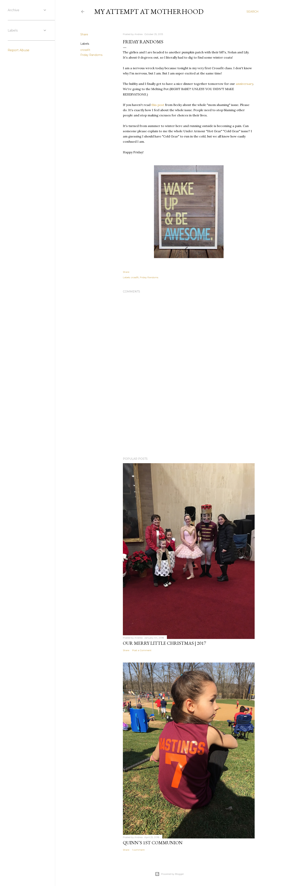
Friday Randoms (91, 55)
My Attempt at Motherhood (148, 11)
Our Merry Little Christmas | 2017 (164, 643)
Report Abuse (18, 50)
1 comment (138, 849)
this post (157, 105)
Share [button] (84, 34)
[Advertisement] (189, 420)
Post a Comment (141, 650)
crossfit (85, 50)
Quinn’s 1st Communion (153, 843)
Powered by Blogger (172, 873)
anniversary (244, 84)
